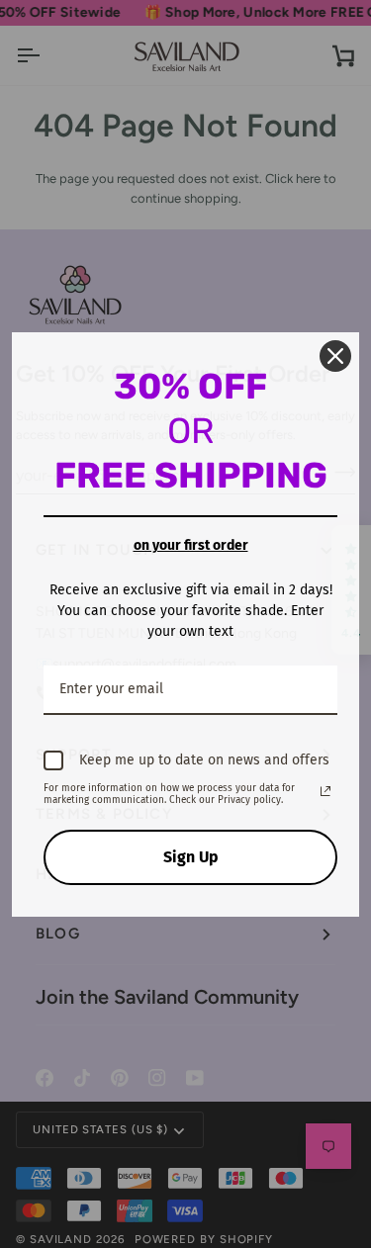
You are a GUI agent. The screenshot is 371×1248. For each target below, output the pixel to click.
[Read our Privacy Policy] (325, 791)
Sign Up (191, 856)
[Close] (335, 356)
